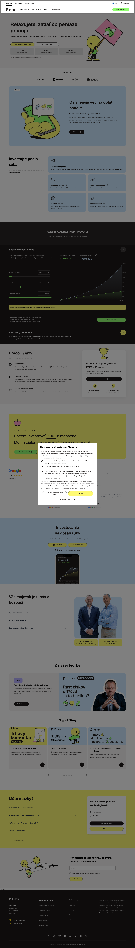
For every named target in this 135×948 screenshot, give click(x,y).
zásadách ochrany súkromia (77, 488)
